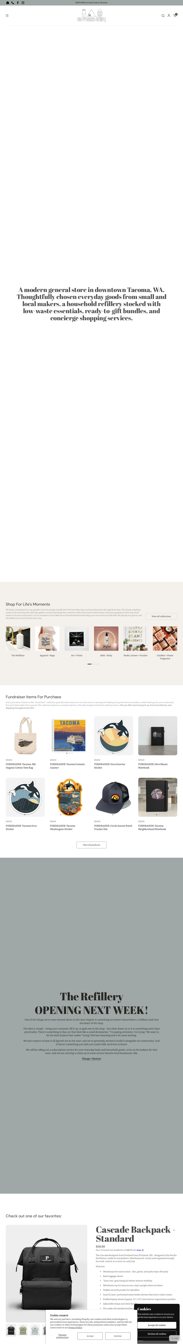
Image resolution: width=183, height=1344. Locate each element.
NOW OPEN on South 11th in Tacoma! (91, 3)
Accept (90, 1336)
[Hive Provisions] (91, 15)
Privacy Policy (75, 1327)
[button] (163, 15)
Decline (118, 1336)
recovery (83, 702)
